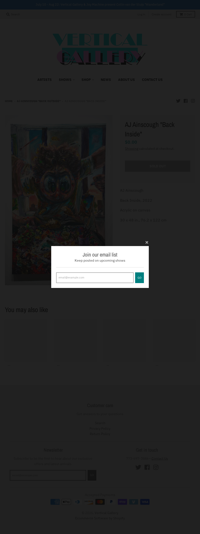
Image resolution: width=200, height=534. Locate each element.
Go (139, 277)
